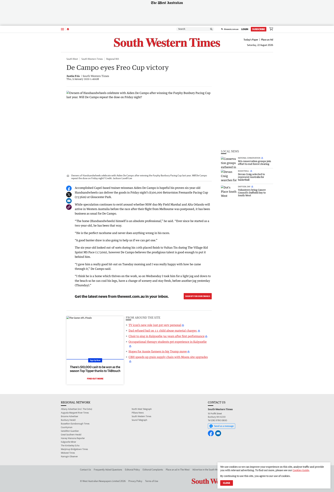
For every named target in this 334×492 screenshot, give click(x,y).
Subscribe (258, 29)
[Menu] (62, 29)
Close (226, 483)
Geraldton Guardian (70, 431)
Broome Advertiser (69, 416)
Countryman (66, 427)
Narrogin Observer (69, 456)
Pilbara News (138, 412)
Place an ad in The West (178, 469)
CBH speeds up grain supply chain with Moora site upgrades (168, 357)
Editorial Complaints (153, 469)
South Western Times (92, 59)
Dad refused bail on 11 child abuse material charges (163, 330)
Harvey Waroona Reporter (73, 438)
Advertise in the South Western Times (211, 469)
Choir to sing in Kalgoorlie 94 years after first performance (167, 336)
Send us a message (224, 426)
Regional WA (112, 59)
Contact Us (85, 469)
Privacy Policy (135, 481)
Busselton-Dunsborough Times (75, 423)
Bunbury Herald (68, 420)
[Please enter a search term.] (211, 29)
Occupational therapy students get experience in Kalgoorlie (168, 341)
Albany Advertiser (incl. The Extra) (76, 409)
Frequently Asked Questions (108, 469)
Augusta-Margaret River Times (75, 412)
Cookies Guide (301, 470)
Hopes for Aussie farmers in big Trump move (158, 351)
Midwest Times (68, 453)
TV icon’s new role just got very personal (155, 325)
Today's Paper (251, 39)
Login (244, 29)
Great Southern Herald (71, 434)
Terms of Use (151, 481)
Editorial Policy (132, 469)
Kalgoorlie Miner (68, 442)
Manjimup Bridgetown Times (74, 449)
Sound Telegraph (139, 420)
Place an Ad (267, 39)
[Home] (67, 29)
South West (72, 59)
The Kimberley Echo (70, 445)
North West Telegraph (142, 409)
